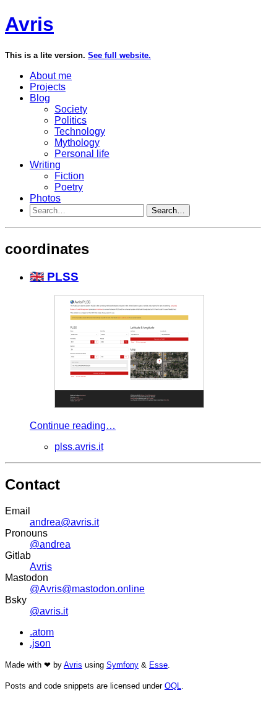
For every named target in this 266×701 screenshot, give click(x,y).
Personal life (81, 153)
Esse (158, 664)
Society (70, 109)
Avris (29, 24)
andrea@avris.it (64, 522)
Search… (168, 210)
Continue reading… (73, 425)
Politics (70, 120)
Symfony (122, 664)
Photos (45, 198)
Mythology (77, 142)
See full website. (119, 55)
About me (51, 75)
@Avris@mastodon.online (87, 589)
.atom (42, 632)
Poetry (68, 187)
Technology (79, 131)
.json (40, 643)
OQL (173, 685)
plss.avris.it (78, 446)
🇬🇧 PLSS (54, 276)
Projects (48, 87)
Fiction (69, 176)
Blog (40, 98)
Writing (45, 164)
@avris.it (49, 611)
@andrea (50, 544)
